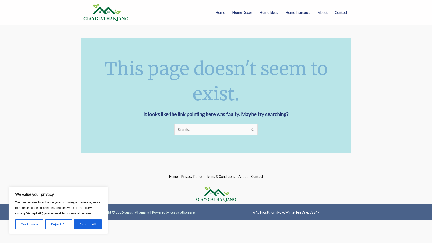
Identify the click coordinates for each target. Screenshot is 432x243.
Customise (29, 224)
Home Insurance (297, 12)
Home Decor (242, 12)
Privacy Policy (192, 176)
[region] (58, 210)
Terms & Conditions (220, 176)
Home (220, 12)
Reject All (59, 224)
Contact (341, 12)
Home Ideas (268, 12)
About (323, 12)
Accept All (87, 224)
